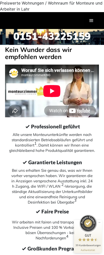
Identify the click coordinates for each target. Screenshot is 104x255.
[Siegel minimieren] (99, 222)
